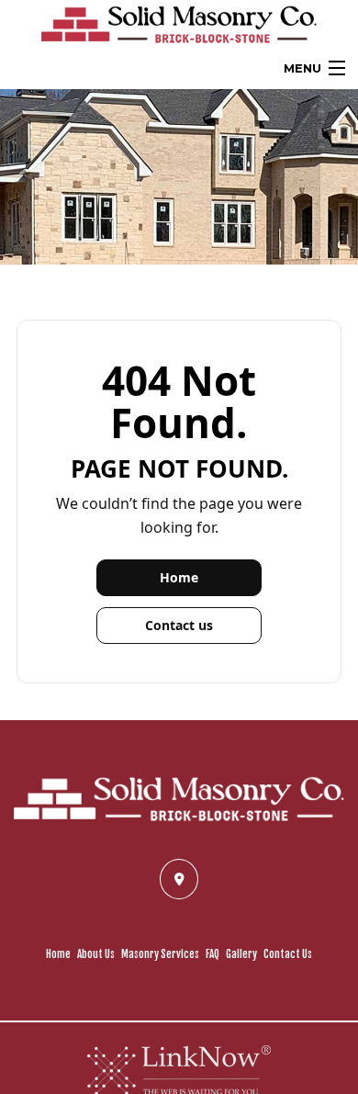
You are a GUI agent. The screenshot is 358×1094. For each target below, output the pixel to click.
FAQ (212, 954)
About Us (96, 954)
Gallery (241, 954)
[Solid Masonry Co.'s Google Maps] (179, 878)
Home (179, 577)
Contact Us (287, 954)
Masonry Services (160, 954)
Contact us (179, 625)
